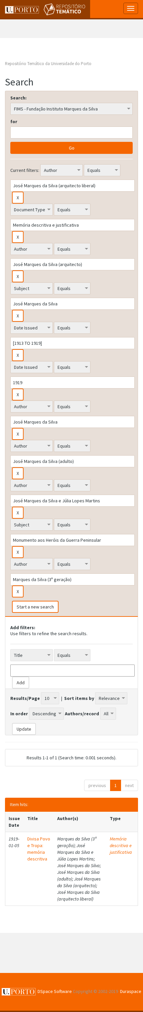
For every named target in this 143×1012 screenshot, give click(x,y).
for (13, 121)
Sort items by (79, 698)
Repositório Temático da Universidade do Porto (48, 63)
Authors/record (82, 714)
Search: (18, 98)
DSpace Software (55, 991)
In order (19, 714)
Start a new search (35, 607)
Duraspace (130, 991)
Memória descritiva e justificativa (121, 845)
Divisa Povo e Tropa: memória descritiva (38, 849)
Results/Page (25, 698)
